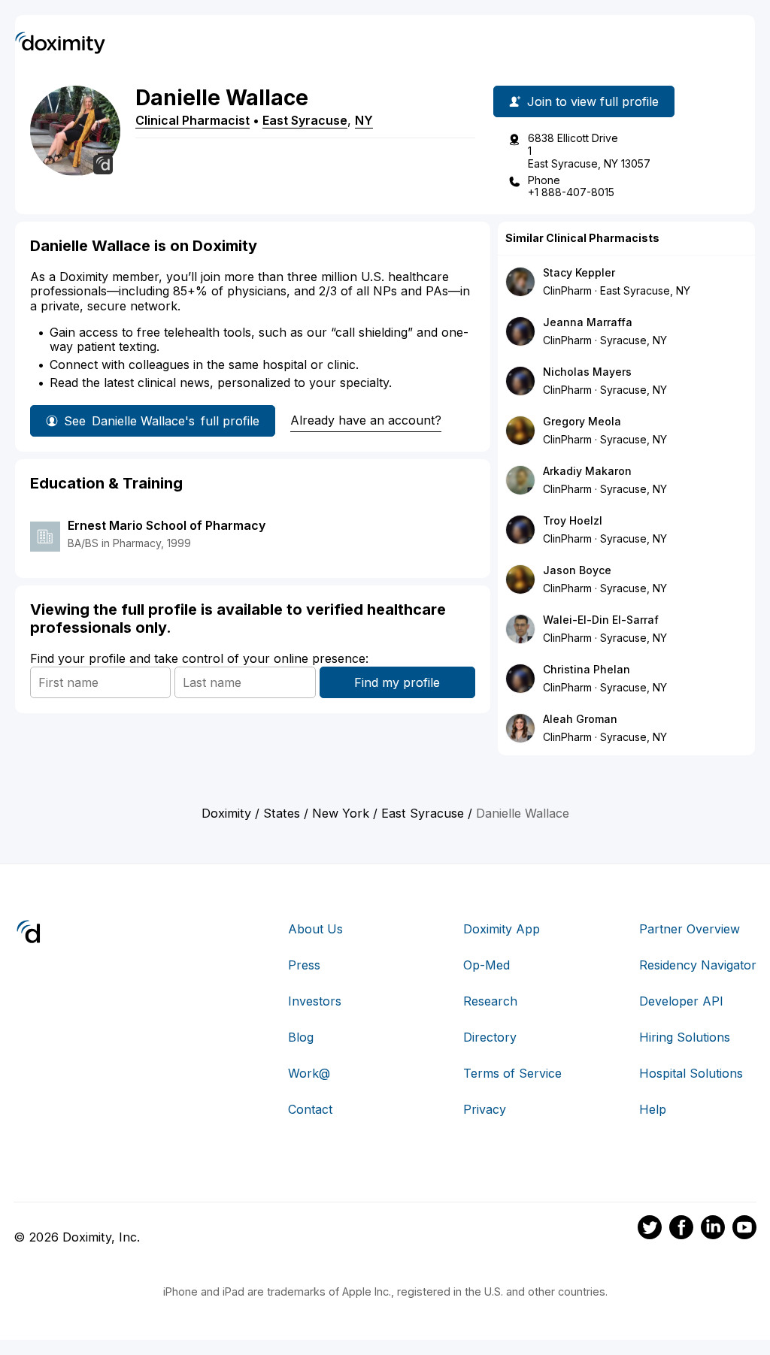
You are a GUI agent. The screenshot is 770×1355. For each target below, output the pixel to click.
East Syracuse (304, 120)
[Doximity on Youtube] (744, 1229)
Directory (490, 1037)
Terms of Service (512, 1073)
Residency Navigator (697, 964)
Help (652, 1109)
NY (364, 120)
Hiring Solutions (684, 1037)
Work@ (309, 1073)
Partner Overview (689, 928)
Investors (314, 1001)
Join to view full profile (593, 101)
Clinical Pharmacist (192, 120)
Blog (301, 1037)
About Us (315, 928)
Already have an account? (365, 420)
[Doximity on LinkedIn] (713, 1229)
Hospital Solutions (691, 1073)
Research (490, 1001)
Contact (310, 1109)
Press (304, 964)
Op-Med (486, 964)
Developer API (681, 1001)
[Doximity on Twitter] (650, 1229)
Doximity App (501, 928)
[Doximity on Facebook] (681, 1229)
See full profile (161, 420)
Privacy (484, 1109)
